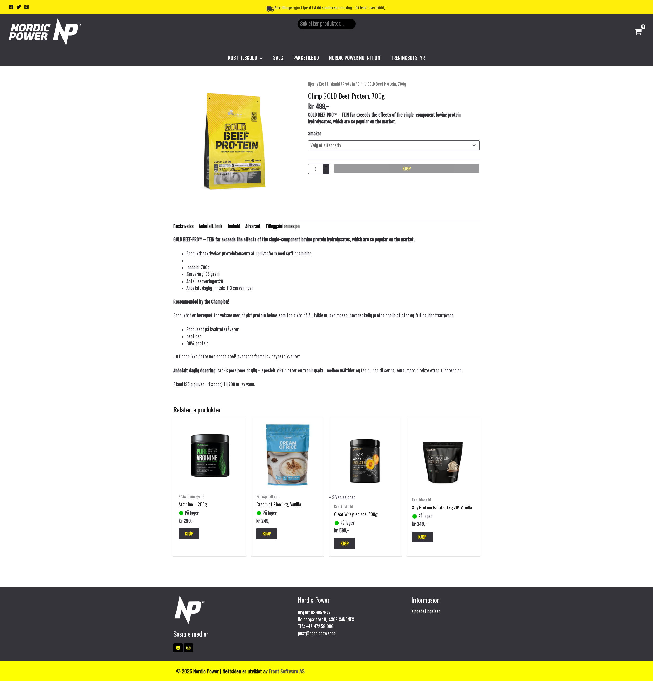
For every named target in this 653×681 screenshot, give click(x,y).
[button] (260, 58)
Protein (349, 84)
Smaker (314, 133)
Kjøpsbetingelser (426, 611)
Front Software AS (287, 671)
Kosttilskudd (329, 84)
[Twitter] (19, 7)
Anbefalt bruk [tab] (210, 226)
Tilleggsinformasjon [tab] (283, 226)
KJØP (407, 168)
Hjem (312, 84)
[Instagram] (26, 7)
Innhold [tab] (234, 226)
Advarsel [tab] (252, 226)
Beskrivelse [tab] (183, 226)
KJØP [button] (189, 533)
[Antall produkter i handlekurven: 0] (303, 40)
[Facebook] (11, 7)
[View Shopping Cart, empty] (638, 32)
